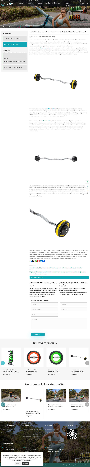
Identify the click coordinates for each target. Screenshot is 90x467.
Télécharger (56, 3)
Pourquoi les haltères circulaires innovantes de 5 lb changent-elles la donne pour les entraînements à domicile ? (73, 284)
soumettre (37, 334)
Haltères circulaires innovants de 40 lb (54, 371)
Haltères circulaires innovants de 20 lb (32, 371)
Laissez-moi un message (49, 37)
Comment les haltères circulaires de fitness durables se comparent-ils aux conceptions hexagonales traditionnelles (42, 294)
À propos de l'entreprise (8, 430)
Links (60, 465)
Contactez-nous (80, 4)
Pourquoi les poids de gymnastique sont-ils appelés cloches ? (77, 406)
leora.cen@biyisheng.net (9, 1)
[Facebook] (75, 460)
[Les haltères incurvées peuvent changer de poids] (79, 357)
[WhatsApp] (87, 460)
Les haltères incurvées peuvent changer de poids (77, 371)
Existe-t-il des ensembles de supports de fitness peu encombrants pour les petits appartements (43, 289)
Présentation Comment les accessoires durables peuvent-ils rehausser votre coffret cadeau (73, 293)
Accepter (25, 463)
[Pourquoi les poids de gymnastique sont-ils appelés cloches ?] (79, 395)
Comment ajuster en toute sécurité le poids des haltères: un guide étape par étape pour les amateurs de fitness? (33, 412)
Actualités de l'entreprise (11, 39)
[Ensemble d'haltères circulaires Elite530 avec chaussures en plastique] (11, 357)
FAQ (2, 432)
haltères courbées (45, 48)
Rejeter (17, 463)
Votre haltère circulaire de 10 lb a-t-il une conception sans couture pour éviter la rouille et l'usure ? (43, 284)
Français (84, 1)
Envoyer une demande (68, 4)
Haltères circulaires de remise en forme (14, 56)
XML (72, 465)
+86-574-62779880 (32, 1)
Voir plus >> (6, 375)
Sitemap (64, 465)
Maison (21, 3)
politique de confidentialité (81, 465)
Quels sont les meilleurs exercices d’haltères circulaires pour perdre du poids (72, 289)
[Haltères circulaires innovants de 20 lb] (34, 357)
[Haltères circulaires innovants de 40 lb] (56, 357)
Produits (39, 3)
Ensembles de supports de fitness (14, 62)
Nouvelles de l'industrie (23, 27)
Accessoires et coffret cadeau (13, 67)
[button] (3, 363)
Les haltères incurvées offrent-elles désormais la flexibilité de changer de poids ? (55, 406)
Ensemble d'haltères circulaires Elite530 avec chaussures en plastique (10, 371)
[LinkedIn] (79, 460)
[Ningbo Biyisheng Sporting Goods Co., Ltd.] (7, 4)
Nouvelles (47, 3)
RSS (69, 465)
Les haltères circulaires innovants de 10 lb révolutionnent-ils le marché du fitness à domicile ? (56, 268)
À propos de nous (30, 4)
